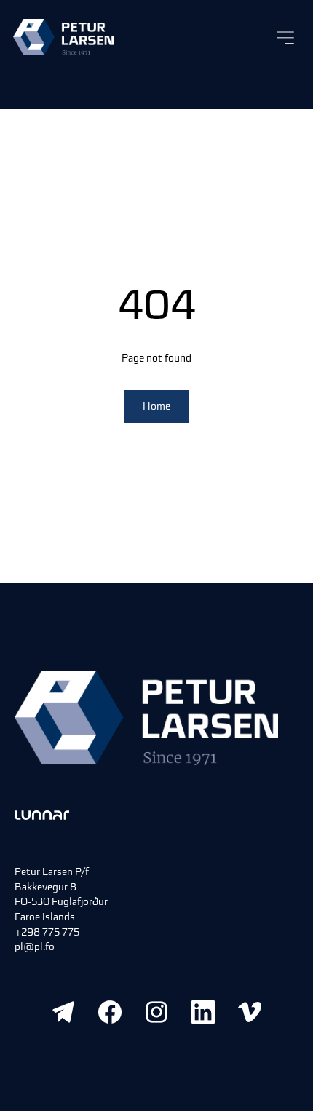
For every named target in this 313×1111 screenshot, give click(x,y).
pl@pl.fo (35, 947)
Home (156, 406)
